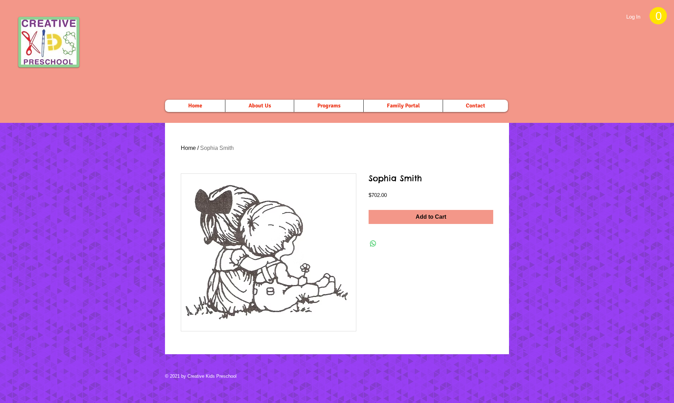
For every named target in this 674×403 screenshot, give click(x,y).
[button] (658, 15)
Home (188, 148)
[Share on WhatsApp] (373, 243)
